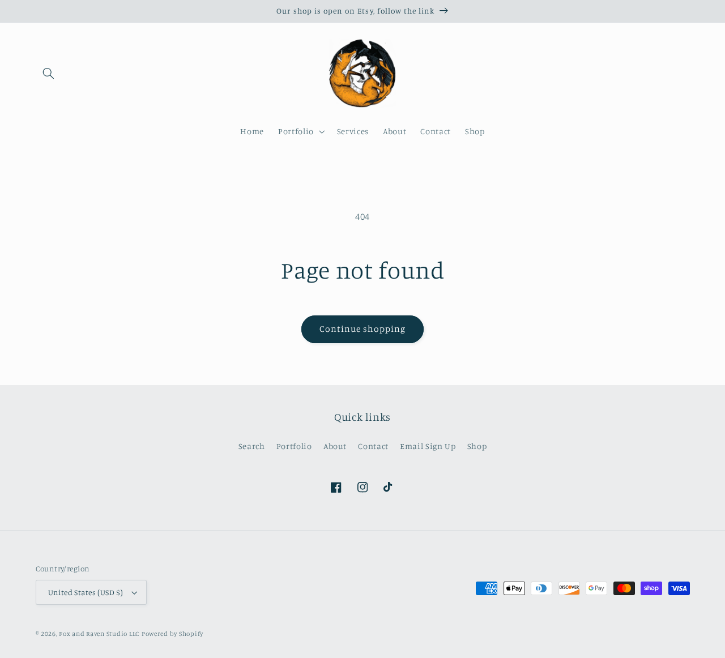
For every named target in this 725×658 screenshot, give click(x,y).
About (335, 446)
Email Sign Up (427, 446)
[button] (49, 73)
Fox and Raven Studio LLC (99, 634)
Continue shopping (362, 328)
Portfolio (294, 446)
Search (251, 446)
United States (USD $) (85, 592)
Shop (477, 446)
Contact (373, 446)
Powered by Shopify (172, 634)
